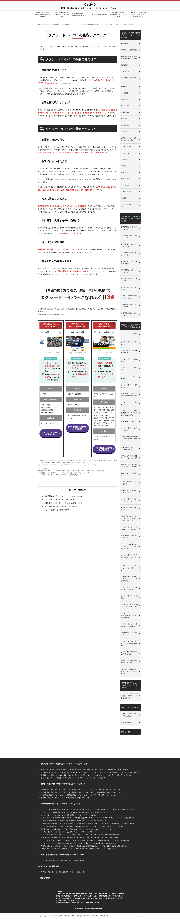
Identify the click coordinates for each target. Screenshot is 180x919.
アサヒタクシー (126, 191)
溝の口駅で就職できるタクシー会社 (129, 280)
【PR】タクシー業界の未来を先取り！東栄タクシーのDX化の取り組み (137, 14)
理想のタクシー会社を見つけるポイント (129, 491)
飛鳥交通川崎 (125, 65)
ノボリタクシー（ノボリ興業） (129, 206)
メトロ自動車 (125, 71)
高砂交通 (124, 131)
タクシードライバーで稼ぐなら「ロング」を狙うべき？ (129, 568)
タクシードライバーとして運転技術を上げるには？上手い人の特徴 (129, 615)
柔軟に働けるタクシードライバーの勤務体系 (60, 499)
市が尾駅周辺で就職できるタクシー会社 (129, 262)
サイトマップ (138, 916)
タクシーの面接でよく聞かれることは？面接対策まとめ (129, 643)
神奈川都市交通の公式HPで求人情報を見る (77, 428)
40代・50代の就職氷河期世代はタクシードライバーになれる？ (129, 671)
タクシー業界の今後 (127, 722)
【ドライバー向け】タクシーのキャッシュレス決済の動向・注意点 (129, 546)
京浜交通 (124, 159)
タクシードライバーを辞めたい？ (129, 343)
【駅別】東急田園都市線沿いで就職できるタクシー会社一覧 (61, 14)
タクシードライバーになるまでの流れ (129, 429)
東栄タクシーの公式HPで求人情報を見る (50, 433)
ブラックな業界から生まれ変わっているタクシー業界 (129, 457)
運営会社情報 (126, 732)
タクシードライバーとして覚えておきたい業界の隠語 (129, 394)
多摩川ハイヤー (126, 99)
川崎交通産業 (125, 112)
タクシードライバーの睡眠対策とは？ (129, 351)
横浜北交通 (124, 43)
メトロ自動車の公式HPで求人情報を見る (104, 449)
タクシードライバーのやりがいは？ (129, 386)
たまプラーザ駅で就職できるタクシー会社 (129, 297)
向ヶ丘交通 (124, 93)
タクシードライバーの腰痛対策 (129, 369)
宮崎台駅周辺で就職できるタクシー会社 (129, 228)
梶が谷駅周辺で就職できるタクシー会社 (129, 245)
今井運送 (124, 86)
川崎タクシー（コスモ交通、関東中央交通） (128, 139)
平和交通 (124, 166)
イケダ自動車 (125, 185)
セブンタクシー (126, 153)
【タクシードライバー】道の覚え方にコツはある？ (129, 528)
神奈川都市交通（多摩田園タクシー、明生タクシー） (129, 57)
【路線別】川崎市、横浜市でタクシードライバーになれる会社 (42, 14)
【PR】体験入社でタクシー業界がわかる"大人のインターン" (118, 14)
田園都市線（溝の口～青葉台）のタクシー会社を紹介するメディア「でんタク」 (92, 8)
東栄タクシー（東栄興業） (129, 50)
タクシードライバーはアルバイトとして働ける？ (129, 588)
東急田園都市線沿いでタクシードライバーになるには (80, 14)
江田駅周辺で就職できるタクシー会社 (129, 237)
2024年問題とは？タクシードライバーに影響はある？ (63, 503)
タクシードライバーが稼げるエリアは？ (129, 403)
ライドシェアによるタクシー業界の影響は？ (129, 715)
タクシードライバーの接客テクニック (129, 537)
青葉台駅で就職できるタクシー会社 (129, 314)
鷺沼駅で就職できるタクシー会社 (129, 288)
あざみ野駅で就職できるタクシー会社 (129, 305)
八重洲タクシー (126, 146)
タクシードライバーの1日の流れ (129, 597)
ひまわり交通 (125, 179)
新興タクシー (125, 172)
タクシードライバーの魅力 (129, 421)
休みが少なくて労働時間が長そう (129, 474)
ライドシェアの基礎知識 (99, 14)
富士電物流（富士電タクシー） (129, 79)
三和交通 (124, 198)
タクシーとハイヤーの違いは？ (129, 334)
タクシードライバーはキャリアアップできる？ (60, 506)
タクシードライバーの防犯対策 (129, 360)
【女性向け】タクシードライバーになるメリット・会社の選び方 (129, 579)
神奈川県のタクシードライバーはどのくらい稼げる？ (129, 466)
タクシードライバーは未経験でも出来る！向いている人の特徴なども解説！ (129, 413)
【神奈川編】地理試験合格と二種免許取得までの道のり (129, 439)
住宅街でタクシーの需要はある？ (129, 509)
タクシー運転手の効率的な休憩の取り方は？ (129, 653)
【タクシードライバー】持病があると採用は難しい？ (129, 625)
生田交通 (124, 118)
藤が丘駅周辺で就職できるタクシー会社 (129, 271)
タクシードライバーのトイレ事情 (129, 377)
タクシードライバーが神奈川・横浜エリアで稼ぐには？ (129, 557)
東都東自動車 (125, 125)
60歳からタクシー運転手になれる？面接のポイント (129, 662)
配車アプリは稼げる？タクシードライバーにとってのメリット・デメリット (129, 518)
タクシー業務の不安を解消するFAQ (56, 510)
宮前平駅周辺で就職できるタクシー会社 (129, 254)
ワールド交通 (125, 106)
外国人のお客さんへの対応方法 (129, 633)
